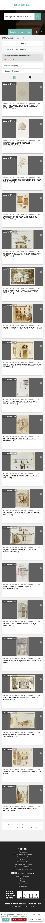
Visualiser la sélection (18, 49)
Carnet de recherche (22, 883)
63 (36, 825)
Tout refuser (19, 920)
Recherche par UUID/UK (22, 869)
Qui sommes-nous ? (22, 876)
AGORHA (22, 5)
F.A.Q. (22, 859)
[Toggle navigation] (42, 5)
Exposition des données (23, 864)
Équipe (22, 881)
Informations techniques (22, 854)
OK (6, 920)
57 (31, 825)
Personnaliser (36, 920)
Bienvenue (22, 852)
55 (26, 825)
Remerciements (22, 856)
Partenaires (22, 886)
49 (12, 825)
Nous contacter (22, 861)
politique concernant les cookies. (14, 917)
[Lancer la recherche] (37, 16)
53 (22, 825)
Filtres (23, 43)
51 (17, 825)
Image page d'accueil (22, 866)
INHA (22, 878)
